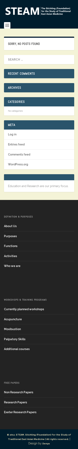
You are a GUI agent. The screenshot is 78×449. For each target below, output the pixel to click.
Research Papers (15, 402)
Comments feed (19, 154)
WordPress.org (18, 164)
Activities (10, 256)
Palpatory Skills (14, 339)
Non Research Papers (18, 392)
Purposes (10, 236)
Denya (46, 443)
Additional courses (17, 349)
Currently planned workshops (24, 309)
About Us (10, 226)
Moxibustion (12, 329)
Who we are (12, 266)
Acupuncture (13, 319)
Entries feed (16, 144)
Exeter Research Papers (20, 412)
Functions (10, 246)
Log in (12, 134)
